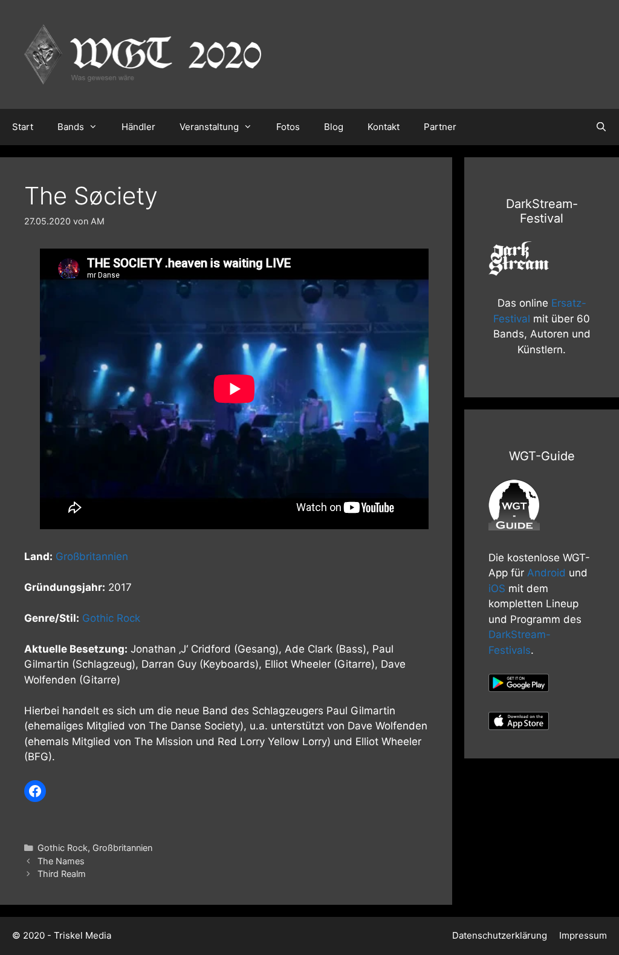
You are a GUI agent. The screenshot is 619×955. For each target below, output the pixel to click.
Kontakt (384, 126)
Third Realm (61, 874)
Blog (333, 126)
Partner (440, 126)
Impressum (583, 935)
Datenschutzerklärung (499, 935)
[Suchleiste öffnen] (601, 127)
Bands (70, 126)
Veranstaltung (209, 126)
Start (22, 126)
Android (546, 573)
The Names (61, 861)
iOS (496, 588)
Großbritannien (92, 556)
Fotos (288, 126)
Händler (138, 126)
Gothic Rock (111, 618)
